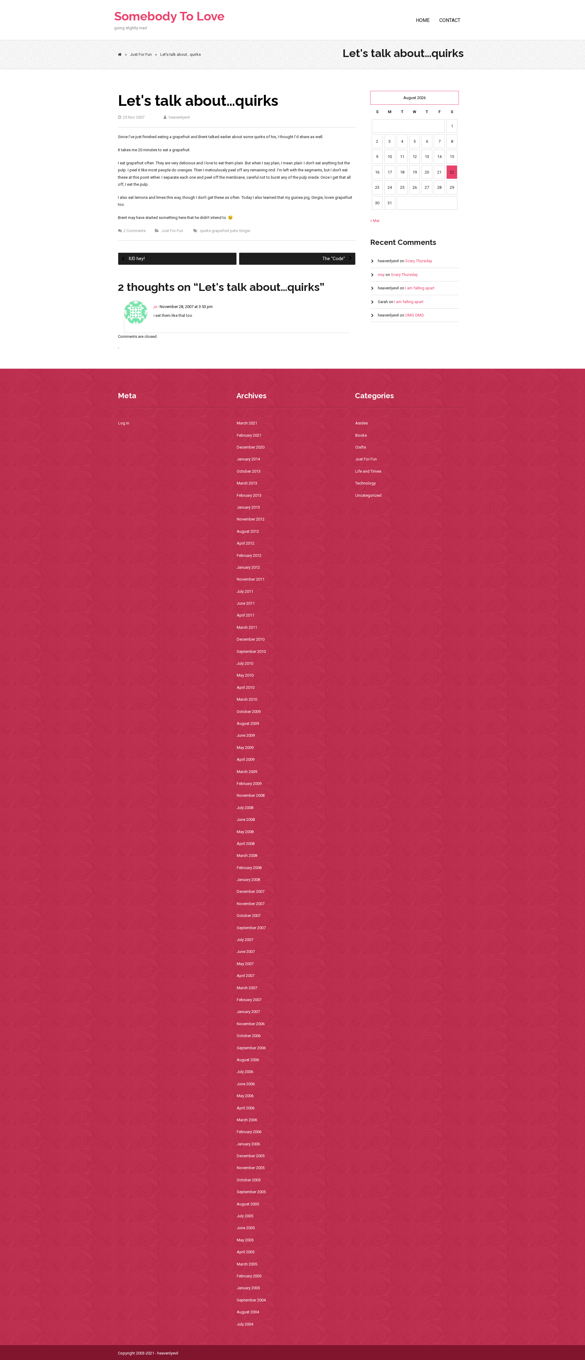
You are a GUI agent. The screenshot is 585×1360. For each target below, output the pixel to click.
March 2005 (247, 1264)
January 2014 (248, 459)
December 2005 (250, 1156)
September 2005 (251, 1192)
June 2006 (246, 1084)
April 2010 (245, 687)
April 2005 (245, 1252)
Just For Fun (141, 54)
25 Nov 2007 (133, 117)
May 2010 (245, 675)
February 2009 (249, 783)
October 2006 (249, 1035)
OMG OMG (414, 315)
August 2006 (248, 1060)
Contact (449, 20)
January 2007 (248, 1011)
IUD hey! (136, 258)
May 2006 (245, 1095)
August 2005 (248, 1204)
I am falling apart (419, 288)
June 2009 (246, 735)
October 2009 (249, 711)
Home (423, 20)
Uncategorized (368, 495)
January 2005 (248, 1288)
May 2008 (245, 831)
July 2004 (245, 1324)
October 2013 (249, 471)
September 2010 (251, 651)
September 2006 (251, 1048)
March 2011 (247, 627)
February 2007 (249, 999)
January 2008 (248, 879)
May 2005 (245, 1240)
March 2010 (247, 699)
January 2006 (248, 1144)
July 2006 (245, 1071)
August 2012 (248, 531)
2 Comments (134, 230)
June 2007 (246, 951)
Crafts (360, 447)
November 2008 (250, 795)
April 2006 (245, 1108)
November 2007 (250, 903)
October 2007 (249, 915)
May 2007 (245, 963)
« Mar (375, 220)
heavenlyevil (179, 117)
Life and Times (368, 471)
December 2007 (250, 891)
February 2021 (249, 435)
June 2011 (246, 603)
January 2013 (248, 507)
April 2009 (245, 759)
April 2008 (245, 843)
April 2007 (245, 975)
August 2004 (248, 1312)
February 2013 (249, 495)
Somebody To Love (169, 16)
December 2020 (250, 447)
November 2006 (250, 1024)
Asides (361, 423)
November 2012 (250, 519)
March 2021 (247, 423)
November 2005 (250, 1167)
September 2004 (251, 1300)
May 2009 (245, 747)
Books (361, 435)
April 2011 (245, 615)
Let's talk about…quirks (198, 100)
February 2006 (249, 1131)
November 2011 (250, 579)
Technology (365, 483)
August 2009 (248, 723)
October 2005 (249, 1180)
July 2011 (245, 591)
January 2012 (248, 567)
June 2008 (246, 819)
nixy (381, 274)
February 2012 (249, 555)
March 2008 (247, 855)
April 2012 (245, 543)
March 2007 (247, 988)
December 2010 (250, 639)
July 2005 (245, 1216)
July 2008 (245, 807)
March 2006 (247, 1120)
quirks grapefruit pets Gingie (225, 230)
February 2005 (249, 1276)
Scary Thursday (418, 261)
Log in (123, 423)
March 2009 (247, 771)
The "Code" (334, 258)
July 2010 (245, 663)
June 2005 (246, 1228)
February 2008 (249, 867)
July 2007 (245, 939)
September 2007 (251, 927)
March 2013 (247, 483)
